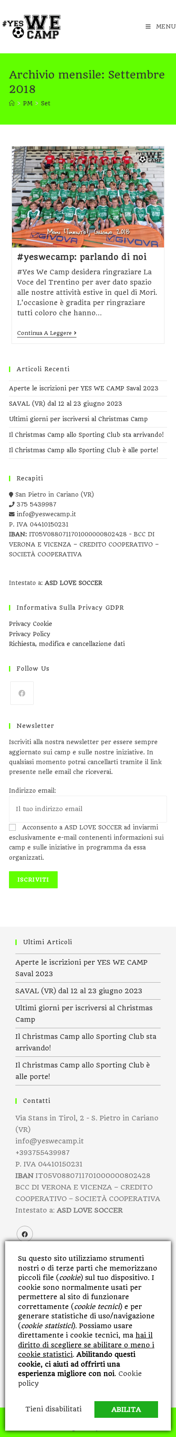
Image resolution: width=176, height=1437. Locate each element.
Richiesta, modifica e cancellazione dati (67, 643)
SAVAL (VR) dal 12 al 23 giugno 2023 (65, 403)
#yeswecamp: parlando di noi (82, 257)
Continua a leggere (46, 333)
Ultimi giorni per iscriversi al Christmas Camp (78, 419)
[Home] (12, 103)
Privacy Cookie (30, 623)
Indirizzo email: (32, 790)
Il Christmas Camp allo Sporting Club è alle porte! (83, 450)
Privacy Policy (29, 634)
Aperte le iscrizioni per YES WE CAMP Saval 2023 (83, 388)
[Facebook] (22, 693)
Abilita (126, 1409)
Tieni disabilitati (53, 1409)
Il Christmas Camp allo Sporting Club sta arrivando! (86, 434)
